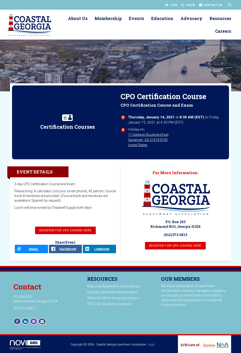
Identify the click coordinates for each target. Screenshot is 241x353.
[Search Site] (230, 5)
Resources (220, 18)
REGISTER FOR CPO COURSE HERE (65, 230)
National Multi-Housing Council (113, 298)
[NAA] (222, 345)
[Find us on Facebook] (17, 321)
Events (136, 18)
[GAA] (208, 345)
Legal (151, 344)
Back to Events (25, 81)
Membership (108, 18)
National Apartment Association (113, 286)
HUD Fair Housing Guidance (109, 303)
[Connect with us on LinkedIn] (25, 321)
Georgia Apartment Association (112, 292)
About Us (78, 18)
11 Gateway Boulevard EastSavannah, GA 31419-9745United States (148, 140)
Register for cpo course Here (175, 245)
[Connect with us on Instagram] (33, 321)
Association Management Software (25, 348)
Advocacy (191, 18)
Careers (223, 31)
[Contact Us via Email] (42, 321)
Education (162, 18)
